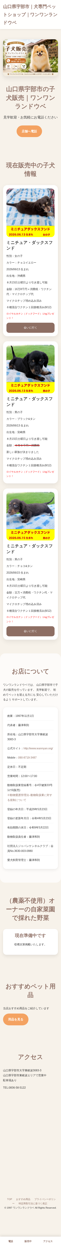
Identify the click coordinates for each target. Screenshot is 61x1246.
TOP (9, 1199)
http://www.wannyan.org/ (38, 748)
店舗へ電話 (29, 131)
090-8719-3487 (27, 757)
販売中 (28, 1241)
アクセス (48, 1241)
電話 (10, 1241)
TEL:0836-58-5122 (14, 1087)
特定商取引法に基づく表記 (33, 1203)
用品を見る (15, 1019)
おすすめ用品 (23, 1199)
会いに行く (30, 327)
